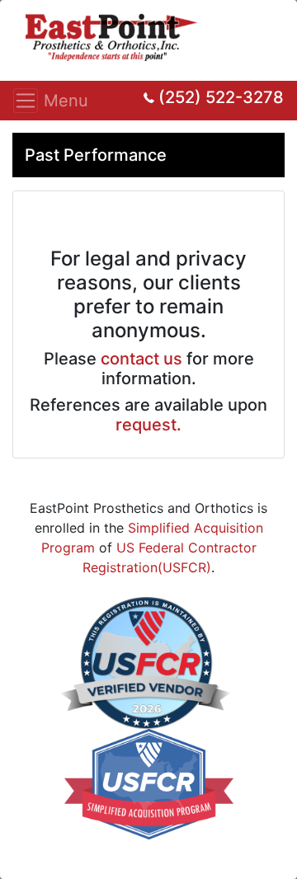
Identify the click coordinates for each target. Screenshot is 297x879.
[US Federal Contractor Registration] (145, 662)
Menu (31, 100)
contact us (141, 359)
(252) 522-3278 (221, 97)
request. (149, 425)
